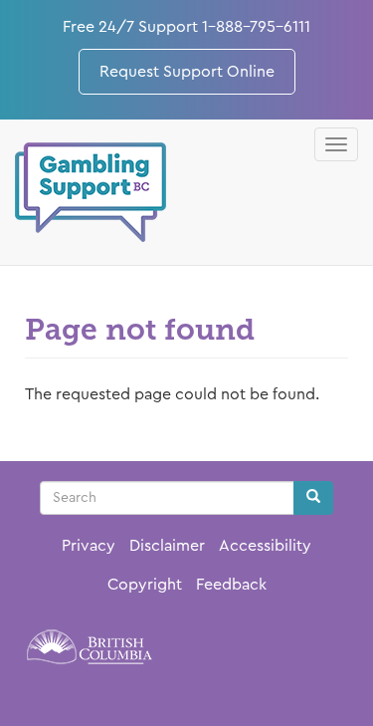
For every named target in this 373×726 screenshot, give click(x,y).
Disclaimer (167, 546)
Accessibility (265, 546)
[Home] (90, 192)
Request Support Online (187, 72)
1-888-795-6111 (256, 27)
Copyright (144, 585)
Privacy (88, 546)
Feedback (231, 585)
